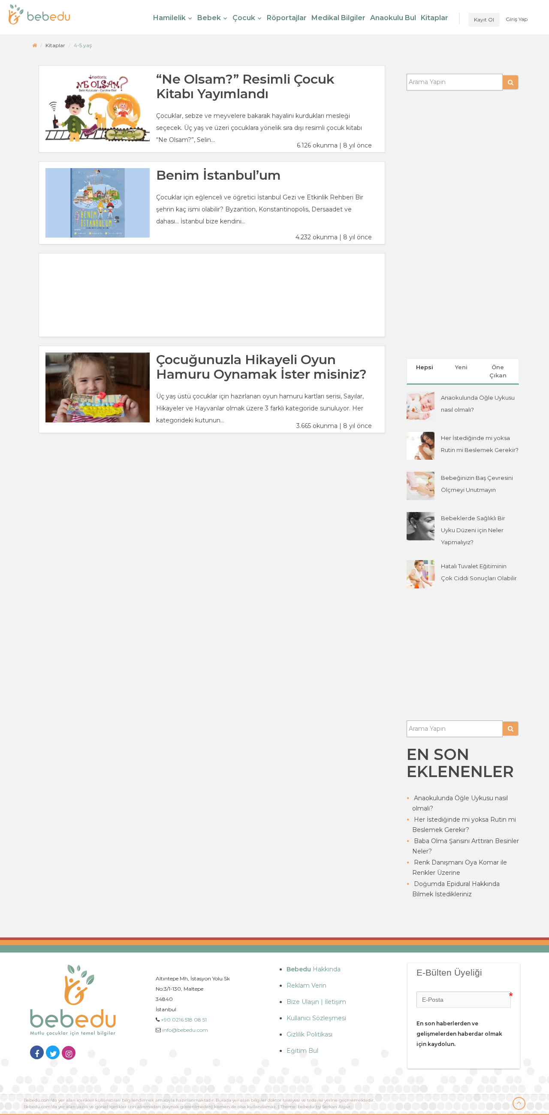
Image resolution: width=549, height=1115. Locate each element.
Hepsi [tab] (424, 367)
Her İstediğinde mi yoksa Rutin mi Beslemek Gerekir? (464, 825)
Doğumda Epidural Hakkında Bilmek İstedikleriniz (456, 889)
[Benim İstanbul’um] (97, 203)
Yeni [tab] (461, 367)
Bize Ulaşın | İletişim (316, 1002)
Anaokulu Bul (393, 18)
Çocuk (243, 18)
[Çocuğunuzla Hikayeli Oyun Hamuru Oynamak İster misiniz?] (97, 387)
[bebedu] (34, 45)
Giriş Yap (517, 19)
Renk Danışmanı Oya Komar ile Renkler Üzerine (459, 868)
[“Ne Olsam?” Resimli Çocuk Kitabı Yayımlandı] (97, 107)
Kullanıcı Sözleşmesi (316, 1018)
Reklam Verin (306, 985)
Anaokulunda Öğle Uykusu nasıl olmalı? (460, 803)
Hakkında (314, 969)
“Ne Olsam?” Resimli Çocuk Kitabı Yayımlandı (245, 86)
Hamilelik (169, 18)
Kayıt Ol (484, 19)
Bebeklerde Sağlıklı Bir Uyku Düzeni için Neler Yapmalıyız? (473, 530)
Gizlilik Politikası (309, 1034)
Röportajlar (287, 18)
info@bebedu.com (185, 1030)
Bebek (209, 18)
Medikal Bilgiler (338, 18)
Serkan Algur (336, 1106)
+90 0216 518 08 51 (184, 1019)
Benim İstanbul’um (218, 175)
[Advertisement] (211, 295)
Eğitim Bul (302, 1051)
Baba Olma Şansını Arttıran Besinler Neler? (465, 846)
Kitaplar (434, 18)
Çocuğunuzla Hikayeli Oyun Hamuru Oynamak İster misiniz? (261, 367)
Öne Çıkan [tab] (498, 371)
